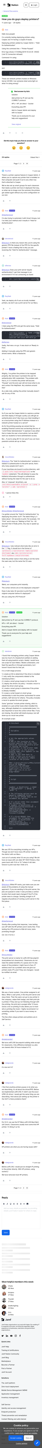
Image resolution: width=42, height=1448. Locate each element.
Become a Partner (8, 1365)
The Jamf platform (8, 1383)
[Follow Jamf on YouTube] (11, 1336)
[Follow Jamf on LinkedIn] (7, 1336)
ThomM (11, 1299)
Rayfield (8, 171)
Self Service (5, 1404)
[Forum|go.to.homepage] (12, 5)
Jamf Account (6, 1372)
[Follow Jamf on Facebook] (20, 1336)
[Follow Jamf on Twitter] (2, 1336)
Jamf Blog (5, 1357)
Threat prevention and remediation (14, 1415)
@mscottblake (7, 511)
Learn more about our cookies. (26, 1433)
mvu (9, 1312)
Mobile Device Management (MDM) (14, 1390)
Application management (10, 1394)
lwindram (8, 651)
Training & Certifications (10, 1350)
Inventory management (9, 1397)
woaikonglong (13, 1306)
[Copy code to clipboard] (38, 62)
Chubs (10, 1286)
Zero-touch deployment (10, 1387)
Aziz (6, 30)
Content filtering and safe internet (13, 1419)
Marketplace (6, 1361)
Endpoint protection (8, 1412)
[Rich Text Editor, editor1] (21, 1217)
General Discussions (10, 11)
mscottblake (9, 457)
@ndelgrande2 (7, 1039)
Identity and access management (13, 1408)
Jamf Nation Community (10, 1354)
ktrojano (11, 1292)
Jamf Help (5, 1347)
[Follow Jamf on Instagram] (16, 1336)
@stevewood (6, 323)
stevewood (9, 238)
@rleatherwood (7, 215)
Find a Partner (6, 1368)
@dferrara (5, 342)
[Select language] (26, 5)
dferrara (8, 266)
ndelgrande (9, 988)
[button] (4, 5)
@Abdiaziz (6, 243)
